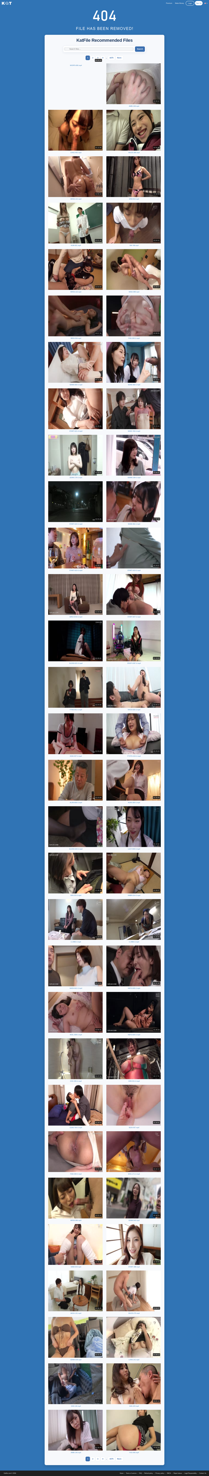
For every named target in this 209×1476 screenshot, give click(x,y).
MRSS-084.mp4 (75, 1220)
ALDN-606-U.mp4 (76, 802)
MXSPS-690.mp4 (76, 65)
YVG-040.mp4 (134, 1452)
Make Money (179, 3)
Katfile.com (7, 1473)
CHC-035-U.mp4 (76, 1081)
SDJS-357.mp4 (134, 1127)
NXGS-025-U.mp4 (134, 710)
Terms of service (131, 1473)
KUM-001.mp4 (76, 245)
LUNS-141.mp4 (134, 1360)
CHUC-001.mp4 (75, 152)
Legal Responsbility (190, 1473)
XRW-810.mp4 (134, 199)
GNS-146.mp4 (76, 1406)
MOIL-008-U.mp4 (76, 1035)
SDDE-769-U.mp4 (134, 431)
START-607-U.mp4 (134, 617)
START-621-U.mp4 (75, 431)
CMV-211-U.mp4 (134, 1081)
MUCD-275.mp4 (134, 1313)
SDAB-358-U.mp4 (134, 385)
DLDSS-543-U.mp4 (76, 849)
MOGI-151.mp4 (76, 1313)
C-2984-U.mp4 (134, 942)
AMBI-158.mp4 (134, 106)
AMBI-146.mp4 (76, 1452)
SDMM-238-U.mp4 (134, 477)
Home (121, 1473)
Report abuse (178, 1473)
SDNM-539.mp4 (75, 1360)
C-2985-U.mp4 (76, 942)
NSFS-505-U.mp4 (134, 988)
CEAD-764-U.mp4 (76, 1127)
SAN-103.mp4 (134, 1406)
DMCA (169, 1473)
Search (140, 49)
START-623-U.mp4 (75, 570)
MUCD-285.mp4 (134, 152)
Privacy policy (159, 1473)
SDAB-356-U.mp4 (134, 524)
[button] (206, 3)
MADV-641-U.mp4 (76, 988)
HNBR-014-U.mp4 (134, 895)
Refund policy (148, 1473)
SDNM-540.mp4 (134, 1220)
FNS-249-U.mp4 (134, 338)
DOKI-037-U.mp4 (76, 756)
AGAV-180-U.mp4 (134, 802)
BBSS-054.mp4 (76, 338)
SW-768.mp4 (134, 245)
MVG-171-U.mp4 (134, 1174)
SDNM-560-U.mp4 (76, 385)
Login (190, 3)
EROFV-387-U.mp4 (134, 663)
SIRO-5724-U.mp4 (75, 617)
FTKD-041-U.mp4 (76, 710)
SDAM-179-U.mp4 (76, 477)
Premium (169, 3)
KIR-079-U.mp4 (76, 895)
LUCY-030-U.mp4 (134, 849)
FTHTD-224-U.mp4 (134, 756)
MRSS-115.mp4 (75, 292)
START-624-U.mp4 (75, 524)
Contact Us (202, 1473)
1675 (111, 58)
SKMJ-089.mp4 (134, 292)
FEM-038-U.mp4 (76, 1174)
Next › (119, 58)
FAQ (140, 1473)
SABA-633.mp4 (76, 1267)
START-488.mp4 (134, 1267)
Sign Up (198, 3)
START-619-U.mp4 (134, 570)
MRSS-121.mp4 (75, 199)
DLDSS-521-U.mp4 (76, 663)
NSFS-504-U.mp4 (134, 1035)
